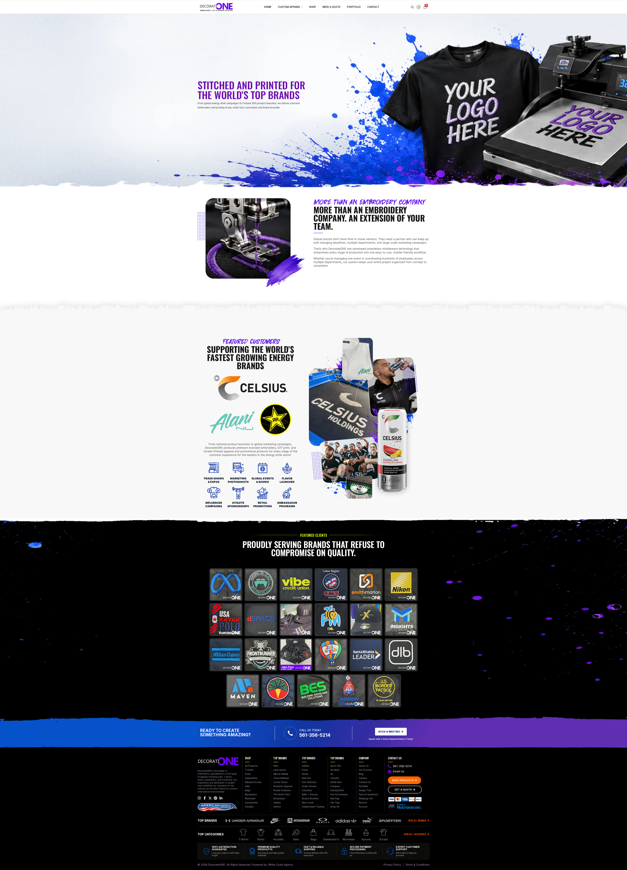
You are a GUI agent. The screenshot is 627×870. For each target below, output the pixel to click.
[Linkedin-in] (221, 798)
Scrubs (383, 839)
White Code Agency (280, 864)
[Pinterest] (215, 798)
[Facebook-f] (204, 798)
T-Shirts (243, 839)
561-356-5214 (314, 735)
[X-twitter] (210, 798)
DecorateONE (216, 864)
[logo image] (216, 6)
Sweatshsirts (331, 839)
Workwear (348, 839)
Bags (314, 839)
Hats (296, 839)
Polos (260, 839)
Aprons (366, 839)
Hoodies (278, 839)
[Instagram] (199, 798)
